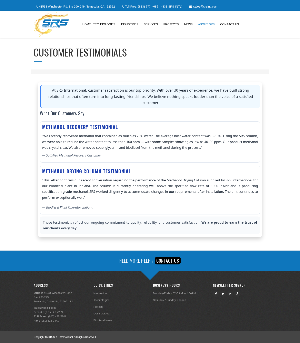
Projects (171, 24)
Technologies (104, 24)
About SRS (206, 24)
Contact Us (229, 24)
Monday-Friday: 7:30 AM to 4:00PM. (174, 293)
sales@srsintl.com (205, 6)
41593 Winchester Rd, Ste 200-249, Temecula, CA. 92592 (79, 6)
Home (86, 24)
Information (100, 293)
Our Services (101, 313)
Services (151, 24)
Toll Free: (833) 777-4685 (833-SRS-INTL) (156, 6)
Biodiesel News (102, 320)
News (188, 24)
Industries (129, 24)
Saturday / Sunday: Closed (169, 300)
